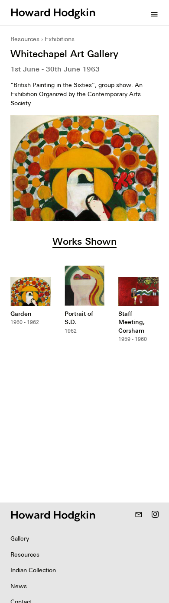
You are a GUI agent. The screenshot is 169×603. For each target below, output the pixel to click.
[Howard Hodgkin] (53, 12)
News (18, 586)
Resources (24, 39)
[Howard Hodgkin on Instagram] (155, 515)
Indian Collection (33, 570)
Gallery (19, 538)
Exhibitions (60, 39)
